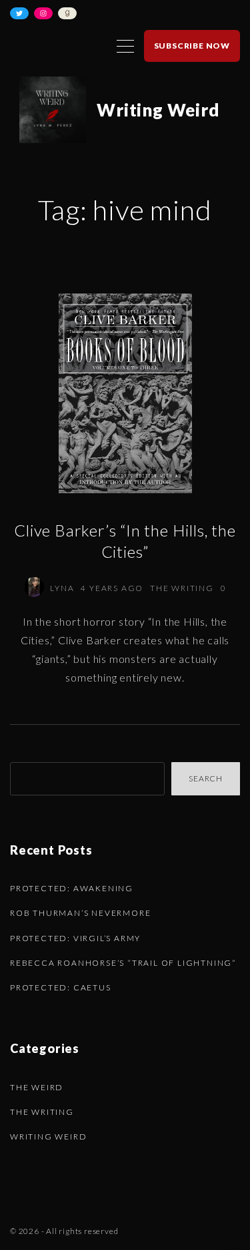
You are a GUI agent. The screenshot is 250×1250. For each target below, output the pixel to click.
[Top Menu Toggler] (125, 46)
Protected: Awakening (71, 888)
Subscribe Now (192, 46)
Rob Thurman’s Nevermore (80, 913)
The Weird (36, 1087)
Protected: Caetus (60, 987)
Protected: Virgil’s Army (75, 938)
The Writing (182, 588)
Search (206, 778)
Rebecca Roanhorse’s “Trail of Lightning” (123, 963)
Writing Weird (48, 1137)
